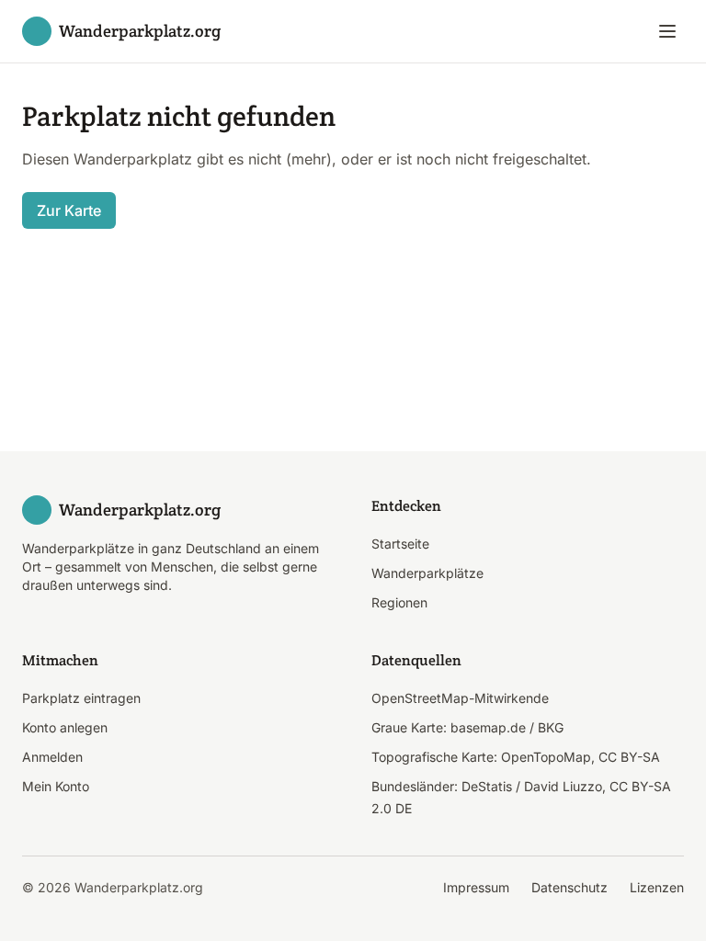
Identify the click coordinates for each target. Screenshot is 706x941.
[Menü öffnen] (667, 31)
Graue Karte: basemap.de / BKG (467, 727)
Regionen (399, 602)
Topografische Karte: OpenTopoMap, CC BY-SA (515, 757)
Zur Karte (69, 210)
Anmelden (52, 757)
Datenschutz (569, 887)
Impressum (476, 887)
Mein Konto (55, 786)
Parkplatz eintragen (81, 698)
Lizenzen (657, 887)
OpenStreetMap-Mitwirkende (460, 698)
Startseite (400, 543)
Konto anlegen (65, 727)
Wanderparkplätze (427, 573)
